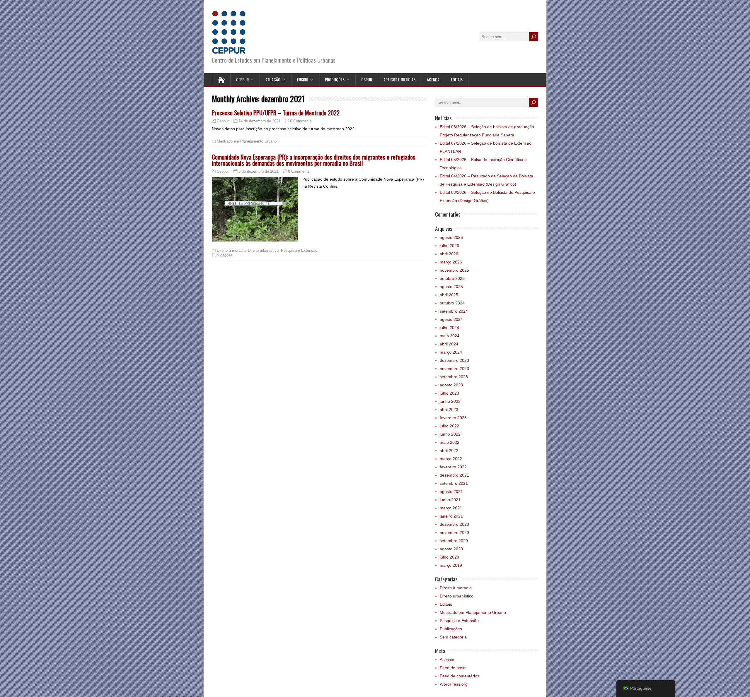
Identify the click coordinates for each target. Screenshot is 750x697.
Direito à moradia (231, 250)
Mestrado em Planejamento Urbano (247, 141)
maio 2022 (449, 442)
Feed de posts (453, 667)
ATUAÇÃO (272, 79)
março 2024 (451, 352)
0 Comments (301, 121)
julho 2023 (449, 393)
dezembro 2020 (454, 524)
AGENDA (433, 79)
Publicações (222, 255)
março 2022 (451, 458)
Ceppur (223, 121)
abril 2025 (449, 294)
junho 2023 (450, 401)
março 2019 (451, 565)
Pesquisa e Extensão (299, 250)
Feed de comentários (459, 676)
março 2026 (451, 262)
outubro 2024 (452, 303)
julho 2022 (449, 426)
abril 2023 (449, 409)
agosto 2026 (451, 237)
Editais (446, 604)
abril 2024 (449, 344)
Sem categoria (453, 637)
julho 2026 (449, 245)
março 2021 (451, 508)
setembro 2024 (454, 311)
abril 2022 (449, 450)
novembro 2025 (454, 270)
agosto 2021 (451, 491)
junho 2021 (450, 499)
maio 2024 (449, 335)
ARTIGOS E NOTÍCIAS (399, 79)
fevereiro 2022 (453, 467)
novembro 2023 (454, 368)
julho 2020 (449, 557)
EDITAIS (457, 79)
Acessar (447, 659)
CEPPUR (242, 79)
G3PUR (366, 79)
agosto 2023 (451, 385)
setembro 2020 (454, 540)
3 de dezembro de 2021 (258, 171)
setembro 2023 (454, 376)
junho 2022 (450, 434)
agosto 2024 (451, 319)
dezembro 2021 (454, 475)
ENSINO (302, 79)
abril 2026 (449, 253)
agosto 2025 (451, 286)
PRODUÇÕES (335, 79)
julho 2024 (449, 327)
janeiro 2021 (451, 516)
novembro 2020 (454, 532)
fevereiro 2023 (453, 417)
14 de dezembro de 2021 (259, 121)
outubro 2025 (452, 278)
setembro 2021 (454, 483)
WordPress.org (454, 684)
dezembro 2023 (454, 360)
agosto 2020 (451, 549)
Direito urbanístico (263, 250)
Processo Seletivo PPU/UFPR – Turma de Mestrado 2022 (276, 112)
